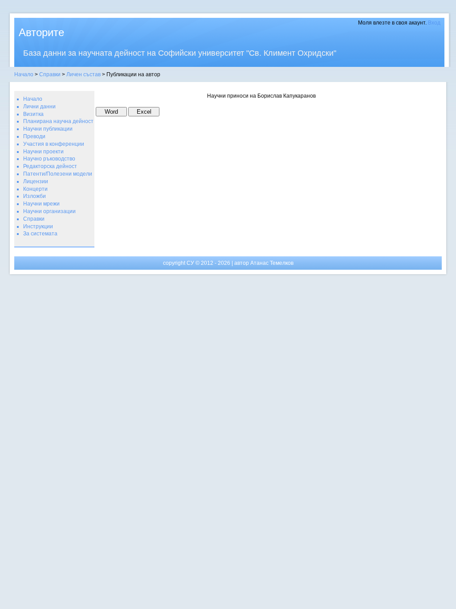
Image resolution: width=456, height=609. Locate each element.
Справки (50, 74)
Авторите (41, 32)
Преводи (34, 136)
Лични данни (39, 106)
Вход (434, 23)
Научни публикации (48, 129)
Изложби (34, 196)
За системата (40, 233)
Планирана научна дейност (58, 121)
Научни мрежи (41, 204)
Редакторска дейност (50, 166)
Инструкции (38, 226)
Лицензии (35, 181)
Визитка (33, 114)
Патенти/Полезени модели (57, 174)
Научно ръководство (49, 159)
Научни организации (49, 211)
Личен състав (83, 74)
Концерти (35, 189)
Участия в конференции (53, 144)
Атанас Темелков (271, 263)
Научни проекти (43, 151)
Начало (23, 74)
